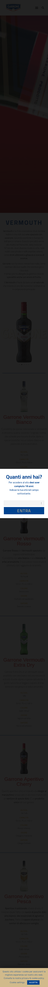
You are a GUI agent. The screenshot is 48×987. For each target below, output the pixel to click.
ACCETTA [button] (33, 982)
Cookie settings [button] (17, 982)
